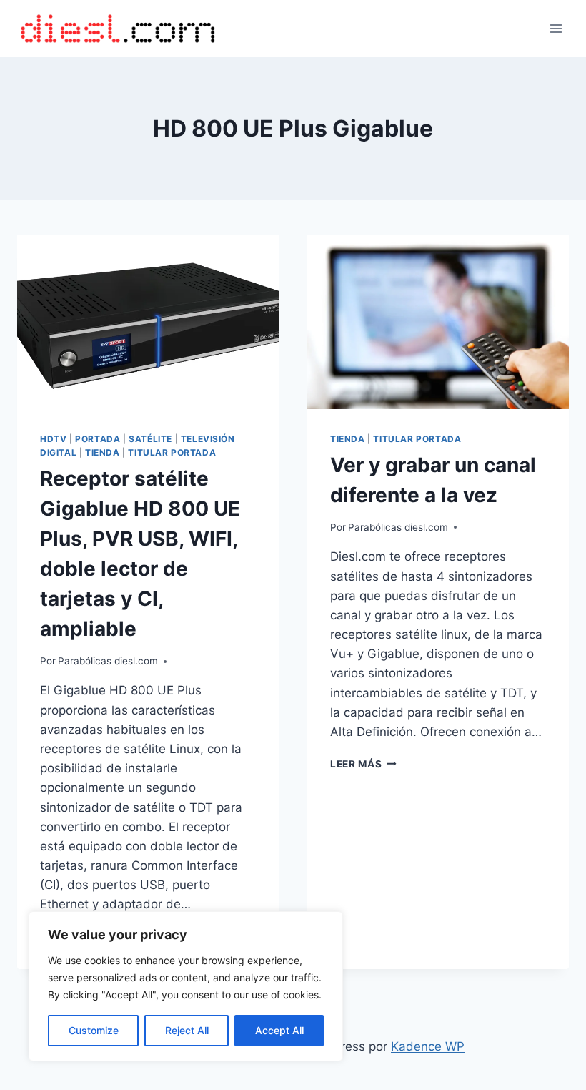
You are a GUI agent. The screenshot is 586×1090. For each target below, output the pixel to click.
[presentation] (148, 322)
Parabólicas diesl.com (108, 661)
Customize (94, 1030)
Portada (97, 438)
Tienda (102, 452)
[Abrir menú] (555, 28)
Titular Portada (172, 452)
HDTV (53, 438)
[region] (186, 986)
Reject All (187, 1030)
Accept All (279, 1030)
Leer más (363, 764)
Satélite (150, 438)
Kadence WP (428, 1046)
